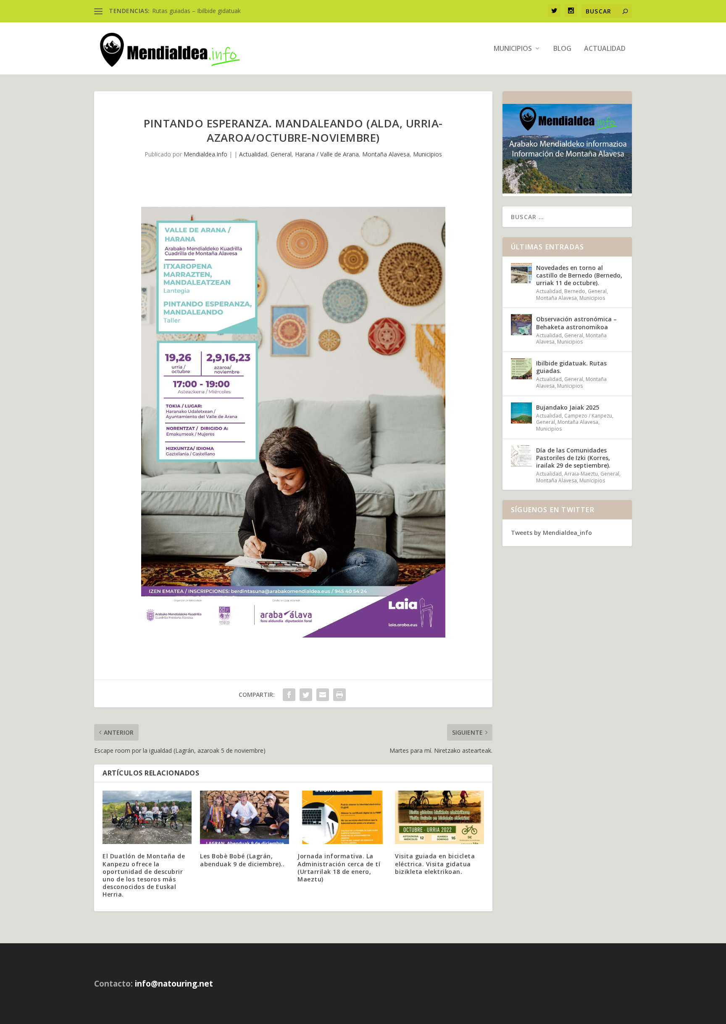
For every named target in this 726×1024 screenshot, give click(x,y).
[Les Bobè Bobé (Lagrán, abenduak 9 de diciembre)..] (244, 817)
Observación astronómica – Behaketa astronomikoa (576, 323)
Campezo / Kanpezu (588, 415)
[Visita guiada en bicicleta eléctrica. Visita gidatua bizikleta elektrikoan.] (439, 817)
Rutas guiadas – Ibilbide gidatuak (196, 11)
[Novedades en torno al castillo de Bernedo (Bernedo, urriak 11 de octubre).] (521, 273)
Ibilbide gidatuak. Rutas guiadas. (571, 367)
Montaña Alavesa (386, 154)
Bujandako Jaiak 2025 (567, 407)
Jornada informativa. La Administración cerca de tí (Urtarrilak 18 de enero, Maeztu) (338, 867)
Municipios (513, 49)
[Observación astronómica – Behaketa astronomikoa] (521, 324)
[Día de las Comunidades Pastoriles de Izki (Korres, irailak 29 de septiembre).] (521, 455)
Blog (562, 49)
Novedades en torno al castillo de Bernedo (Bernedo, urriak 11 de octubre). (579, 275)
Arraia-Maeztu (581, 473)
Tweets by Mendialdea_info (551, 533)
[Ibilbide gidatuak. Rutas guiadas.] (521, 368)
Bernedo (574, 291)
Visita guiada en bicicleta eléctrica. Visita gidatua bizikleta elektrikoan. (435, 863)
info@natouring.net (174, 983)
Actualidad (605, 49)
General (281, 154)
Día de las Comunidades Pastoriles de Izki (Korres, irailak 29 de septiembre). (573, 457)
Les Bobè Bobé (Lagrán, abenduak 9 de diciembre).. (242, 860)
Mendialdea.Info (205, 154)
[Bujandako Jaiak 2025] (521, 412)
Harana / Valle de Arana (327, 154)
